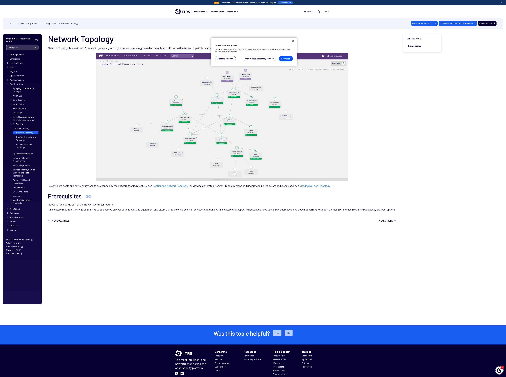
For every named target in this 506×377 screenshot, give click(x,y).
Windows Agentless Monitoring (22, 201)
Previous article (60, 220)
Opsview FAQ (12, 250)
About (217, 370)
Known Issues (12, 253)
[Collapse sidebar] (36, 40)
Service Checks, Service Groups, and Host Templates (24, 172)
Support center (280, 374)
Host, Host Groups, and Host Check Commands (23, 118)
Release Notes (13, 246)
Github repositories (253, 359)
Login (326, 11)
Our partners (221, 366)
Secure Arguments (21, 165)
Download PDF (485, 23)
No (288, 333)
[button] (499, 370)
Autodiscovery (19, 100)
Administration (17, 80)
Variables (17, 196)
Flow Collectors (20, 108)
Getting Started (17, 54)
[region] (254, 52)
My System (18, 124)
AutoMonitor (19, 104)
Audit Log (17, 95)
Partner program (222, 363)
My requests (278, 366)
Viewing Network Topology (24, 146)
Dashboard (307, 355)
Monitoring (15, 208)
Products (219, 355)
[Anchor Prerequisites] (88, 196)
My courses (307, 359)
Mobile (13, 221)
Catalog (305, 363)
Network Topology (69, 23)
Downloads (249, 355)
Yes (277, 333)
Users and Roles (20, 191)
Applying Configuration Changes (23, 90)
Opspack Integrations (23, 153)
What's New (11, 243)
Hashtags (17, 112)
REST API (14, 225)
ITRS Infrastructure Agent (18, 239)
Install (13, 67)
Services (219, 359)
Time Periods (19, 187)
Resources (307, 366)
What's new (232, 11)
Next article (386, 220)
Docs (11, 23)
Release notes (217, 11)
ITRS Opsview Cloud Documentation (456, 23)
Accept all (285, 58)
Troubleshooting (17, 217)
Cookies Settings (225, 58)
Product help (199, 11)
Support (308, 11)
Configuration (16, 84)
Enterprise (15, 58)
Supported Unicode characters (22, 181)
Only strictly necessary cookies (259, 58)
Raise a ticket (279, 370)
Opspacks (14, 213)
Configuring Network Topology (26, 138)
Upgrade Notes (17, 75)
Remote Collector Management (21, 159)
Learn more (283, 2)
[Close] (293, 41)
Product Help (279, 355)
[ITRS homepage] (182, 11)
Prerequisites (16, 63)
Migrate (13, 71)
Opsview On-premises (29, 23)
